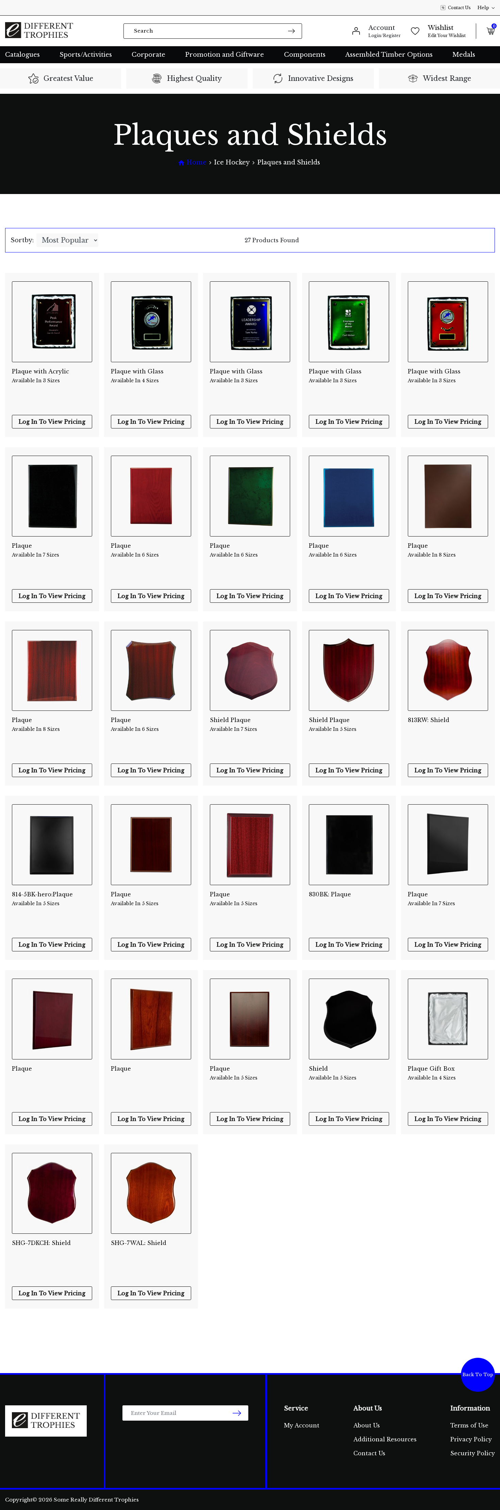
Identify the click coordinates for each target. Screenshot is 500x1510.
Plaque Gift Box (432, 1073)
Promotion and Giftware (224, 54)
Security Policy (472, 1453)
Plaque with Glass (137, 376)
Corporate (148, 54)
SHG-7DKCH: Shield (41, 1243)
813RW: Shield (428, 720)
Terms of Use (469, 1425)
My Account (301, 1425)
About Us (366, 1425)
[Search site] (291, 31)
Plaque (35, 550)
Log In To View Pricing (52, 421)
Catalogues (22, 54)
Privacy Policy (471, 1439)
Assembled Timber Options (389, 54)
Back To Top (478, 1374)
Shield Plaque (233, 724)
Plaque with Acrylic (40, 376)
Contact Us (459, 7)
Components (305, 54)
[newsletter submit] (237, 1413)
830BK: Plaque (330, 894)
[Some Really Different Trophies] (39, 31)
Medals (463, 54)
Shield (332, 1073)
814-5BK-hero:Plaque (42, 899)
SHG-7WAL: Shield (138, 1243)
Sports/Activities (86, 54)
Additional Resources (385, 1439)
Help (483, 8)
